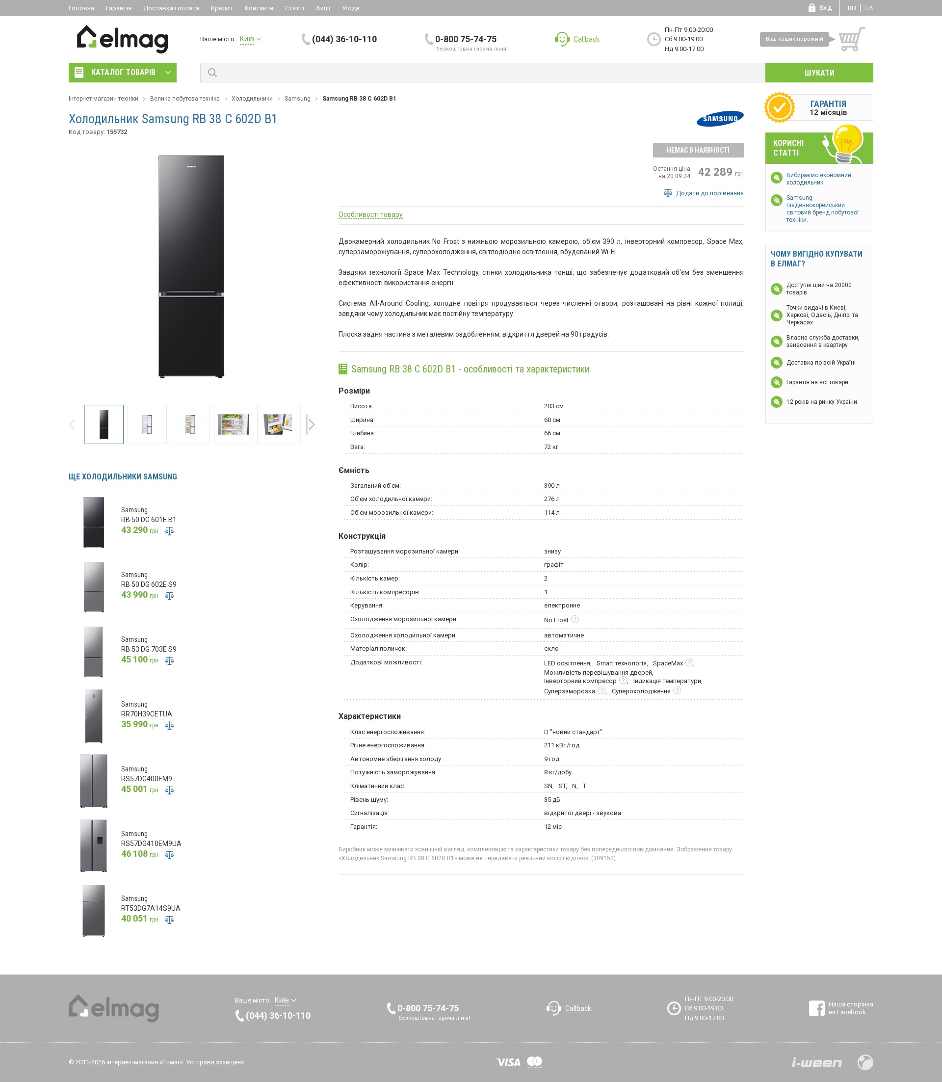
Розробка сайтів (817, 1062)
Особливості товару (371, 214)
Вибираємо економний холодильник (818, 179)
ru (852, 8)
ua (868, 8)
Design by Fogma (865, 1062)
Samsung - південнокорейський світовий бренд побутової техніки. (822, 208)
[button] (74, 424)
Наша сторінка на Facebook (851, 1008)
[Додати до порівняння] (169, 531)
